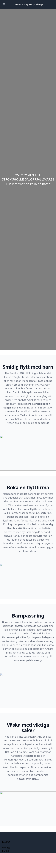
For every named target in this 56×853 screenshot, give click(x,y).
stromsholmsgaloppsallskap (28, 4)
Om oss (6, 847)
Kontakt (6, 850)
